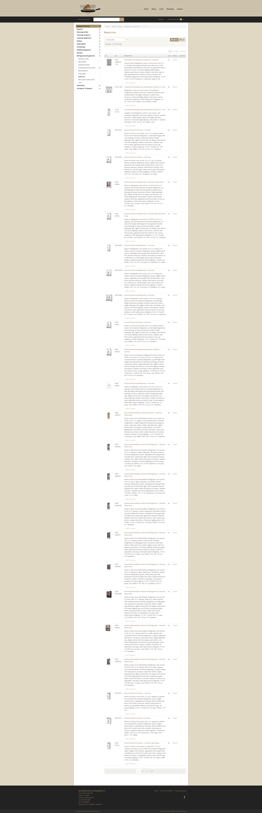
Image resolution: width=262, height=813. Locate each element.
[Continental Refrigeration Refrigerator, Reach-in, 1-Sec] (109, 112)
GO (122, 19)
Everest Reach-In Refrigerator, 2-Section (139, 270)
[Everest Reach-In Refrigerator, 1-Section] (109, 248)
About (154, 9)
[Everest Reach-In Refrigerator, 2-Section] (109, 273)
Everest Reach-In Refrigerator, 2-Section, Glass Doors (144, 182)
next (151, 771)
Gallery (175, 40)
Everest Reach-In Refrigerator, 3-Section (139, 295)
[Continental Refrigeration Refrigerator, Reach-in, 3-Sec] (109, 89)
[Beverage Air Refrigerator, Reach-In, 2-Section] (109, 62)
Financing (170, 9)
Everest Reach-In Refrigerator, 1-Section (139, 245)
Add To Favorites (130, 83)
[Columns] (170, 51)
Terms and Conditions (166, 791)
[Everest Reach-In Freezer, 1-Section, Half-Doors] (109, 746)
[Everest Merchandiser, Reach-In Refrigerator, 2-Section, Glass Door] (109, 535)
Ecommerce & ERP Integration (168, 811)
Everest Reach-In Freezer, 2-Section (137, 157)
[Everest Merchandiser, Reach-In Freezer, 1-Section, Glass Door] (109, 415)
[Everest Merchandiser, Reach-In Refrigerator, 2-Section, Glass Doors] (109, 662)
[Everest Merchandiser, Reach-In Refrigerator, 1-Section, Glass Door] (109, 447)
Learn (161, 9)
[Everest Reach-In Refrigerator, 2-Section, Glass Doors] (109, 185)
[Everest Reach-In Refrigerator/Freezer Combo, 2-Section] (109, 352)
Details (175, 60)
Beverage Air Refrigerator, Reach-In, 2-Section (141, 60)
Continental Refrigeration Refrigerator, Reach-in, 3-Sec (144, 87)
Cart (174, 19)
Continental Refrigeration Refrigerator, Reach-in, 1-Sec (144, 110)
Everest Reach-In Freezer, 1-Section (137, 130)
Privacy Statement (180, 791)
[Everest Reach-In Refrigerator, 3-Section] (109, 298)
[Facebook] (184, 797)
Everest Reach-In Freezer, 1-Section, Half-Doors (141, 743)
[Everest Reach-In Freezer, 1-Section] (109, 133)
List (182, 40)
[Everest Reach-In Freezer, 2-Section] (109, 160)
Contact (180, 9)
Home (146, 9)
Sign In (161, 19)
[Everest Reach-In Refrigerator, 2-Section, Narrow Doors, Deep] (109, 216)
